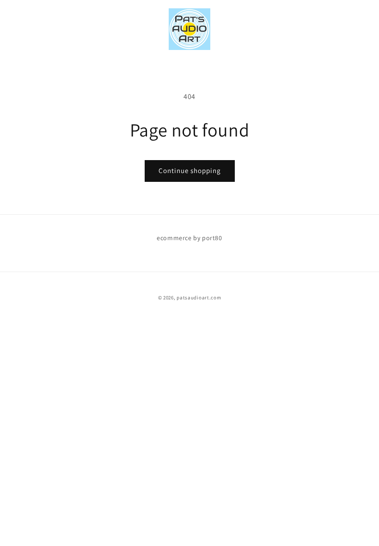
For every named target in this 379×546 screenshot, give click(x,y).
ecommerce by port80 (189, 238)
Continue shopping (190, 170)
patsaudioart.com (199, 297)
